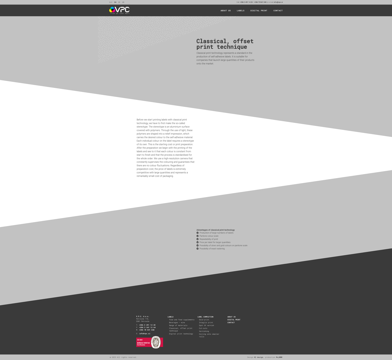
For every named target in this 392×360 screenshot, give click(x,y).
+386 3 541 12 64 (147, 327)
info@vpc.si (278, 2)
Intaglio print (206, 322)
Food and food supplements (181, 320)
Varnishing (204, 331)
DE (119, 2)
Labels (240, 10)
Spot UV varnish (206, 325)
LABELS (170, 317)
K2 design (258, 357)
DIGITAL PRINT (233, 320)
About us (226, 10)
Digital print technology (181, 334)
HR (123, 2)
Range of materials (178, 325)
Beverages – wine (177, 322)
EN (115, 2)
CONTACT (231, 322)
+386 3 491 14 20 (246, 2)
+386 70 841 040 (260, 2)
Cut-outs (203, 328)
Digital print (259, 10)
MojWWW (279, 357)
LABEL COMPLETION (205, 317)
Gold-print (204, 320)
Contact (278, 10)
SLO (110, 2)
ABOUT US (231, 317)
